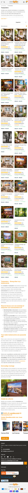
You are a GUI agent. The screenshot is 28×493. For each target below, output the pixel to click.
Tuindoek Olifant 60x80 (6, 145)
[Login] (23, 2)
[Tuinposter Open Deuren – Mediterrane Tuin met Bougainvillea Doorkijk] (21, 35)
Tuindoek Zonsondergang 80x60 (7, 245)
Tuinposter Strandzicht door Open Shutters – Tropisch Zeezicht (7, 120)
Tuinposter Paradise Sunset (19, 194)
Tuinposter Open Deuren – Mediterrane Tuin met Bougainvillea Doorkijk (20, 44)
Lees (3, 18)
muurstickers (22, 360)
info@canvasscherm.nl (8, 451)
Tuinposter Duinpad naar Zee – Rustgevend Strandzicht (7, 94)
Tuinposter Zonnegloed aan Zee (6, 194)
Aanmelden (25, 463)
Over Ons (3, 470)
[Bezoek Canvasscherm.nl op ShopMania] (4, 480)
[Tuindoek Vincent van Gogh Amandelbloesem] (7, 261)
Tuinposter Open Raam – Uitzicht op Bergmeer (20, 119)
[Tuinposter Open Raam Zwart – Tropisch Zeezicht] (21, 85)
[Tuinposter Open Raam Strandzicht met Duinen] (7, 162)
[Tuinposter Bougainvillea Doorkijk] (21, 137)
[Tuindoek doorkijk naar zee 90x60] (21, 237)
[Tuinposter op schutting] (14, 387)
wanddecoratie (14, 413)
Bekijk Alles (5, 438)
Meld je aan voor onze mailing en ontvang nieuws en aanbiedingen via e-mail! (11, 459)
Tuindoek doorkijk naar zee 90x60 (20, 245)
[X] (13, 456)
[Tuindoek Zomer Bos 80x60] (21, 212)
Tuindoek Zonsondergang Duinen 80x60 (21, 269)
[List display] (26, 26)
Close (14, 467)
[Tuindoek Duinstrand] (7, 212)
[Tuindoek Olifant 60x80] (7, 137)
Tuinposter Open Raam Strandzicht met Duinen (6, 170)
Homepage (3, 5)
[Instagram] (1, 456)
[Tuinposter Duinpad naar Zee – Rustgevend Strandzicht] (7, 85)
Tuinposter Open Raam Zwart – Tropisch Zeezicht (21, 93)
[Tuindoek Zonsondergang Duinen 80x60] (21, 261)
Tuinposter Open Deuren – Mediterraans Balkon (7, 69)
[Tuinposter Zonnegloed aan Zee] (7, 186)
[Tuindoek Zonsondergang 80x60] (7, 237)
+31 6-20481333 (6, 449)
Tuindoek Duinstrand (6, 220)
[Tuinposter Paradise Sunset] (21, 186)
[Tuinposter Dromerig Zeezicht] (21, 162)
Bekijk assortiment (2, 2)
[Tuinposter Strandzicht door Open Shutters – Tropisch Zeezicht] (7, 111)
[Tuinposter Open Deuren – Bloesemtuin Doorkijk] (21, 61)
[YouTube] (7, 456)
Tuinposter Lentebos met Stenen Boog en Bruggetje (7, 44)
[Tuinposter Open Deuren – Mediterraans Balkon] (7, 61)
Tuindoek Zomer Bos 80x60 (19, 220)
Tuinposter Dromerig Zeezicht (19, 170)
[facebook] (10, 456)
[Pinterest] (4, 456)
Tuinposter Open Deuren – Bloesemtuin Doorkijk (20, 69)
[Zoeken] (4, 2)
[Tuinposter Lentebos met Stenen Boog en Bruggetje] (7, 35)
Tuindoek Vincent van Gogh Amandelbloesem (6, 269)
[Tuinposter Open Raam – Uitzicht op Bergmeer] (21, 111)
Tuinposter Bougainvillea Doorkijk (20, 145)
